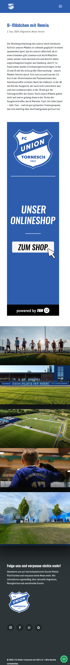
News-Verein (38, 31)
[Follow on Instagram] (10, 627)
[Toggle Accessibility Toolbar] (64, 659)
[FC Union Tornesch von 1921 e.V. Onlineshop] (33, 315)
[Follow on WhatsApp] (29, 627)
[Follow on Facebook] (19, 627)
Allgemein (25, 31)
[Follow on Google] (38, 627)
